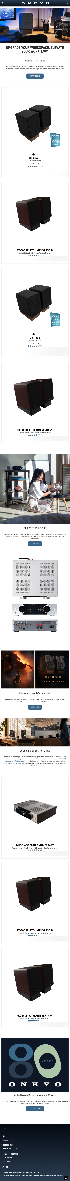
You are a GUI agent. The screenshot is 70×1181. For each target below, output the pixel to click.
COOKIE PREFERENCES (9, 1154)
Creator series (36, 761)
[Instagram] (3, 1167)
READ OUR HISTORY (35, 1109)
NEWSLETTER (6, 1140)
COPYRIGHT (5, 1161)
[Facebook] (7, 1167)
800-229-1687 (13, 1172)
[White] (37, 154)
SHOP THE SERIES (35, 76)
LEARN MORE (35, 544)
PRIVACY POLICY (7, 1158)
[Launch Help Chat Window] (66, 1178)
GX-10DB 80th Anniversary (35, 430)
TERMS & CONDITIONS (9, 1149)
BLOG (3, 1136)
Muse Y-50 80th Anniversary (35, 845)
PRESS (3, 1132)
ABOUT (3, 1129)
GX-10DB (35, 337)
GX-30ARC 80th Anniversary (35, 250)
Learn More (35, 707)
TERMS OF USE (7, 1145)
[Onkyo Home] (35, 3)
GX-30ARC (35, 158)
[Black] (33, 154)
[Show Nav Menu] (2, 3)
